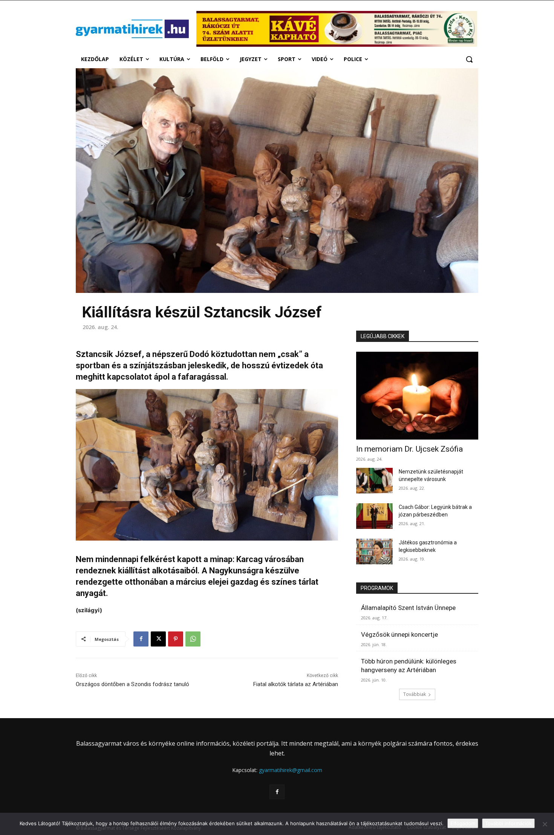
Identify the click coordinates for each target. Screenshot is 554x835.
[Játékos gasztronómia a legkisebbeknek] (374, 551)
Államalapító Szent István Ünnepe (408, 607)
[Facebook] (140, 639)
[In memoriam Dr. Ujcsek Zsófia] (417, 396)
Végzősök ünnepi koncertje (399, 634)
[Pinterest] (175, 639)
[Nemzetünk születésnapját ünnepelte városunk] (374, 480)
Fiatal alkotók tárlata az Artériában (295, 684)
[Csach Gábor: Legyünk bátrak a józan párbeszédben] (374, 516)
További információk (508, 823)
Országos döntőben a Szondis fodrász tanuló (132, 684)
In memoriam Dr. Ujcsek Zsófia (409, 449)
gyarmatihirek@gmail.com (290, 770)
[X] (158, 639)
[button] (469, 59)
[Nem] (544, 824)
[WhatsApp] (192, 639)
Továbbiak (414, 694)
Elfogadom (462, 823)
